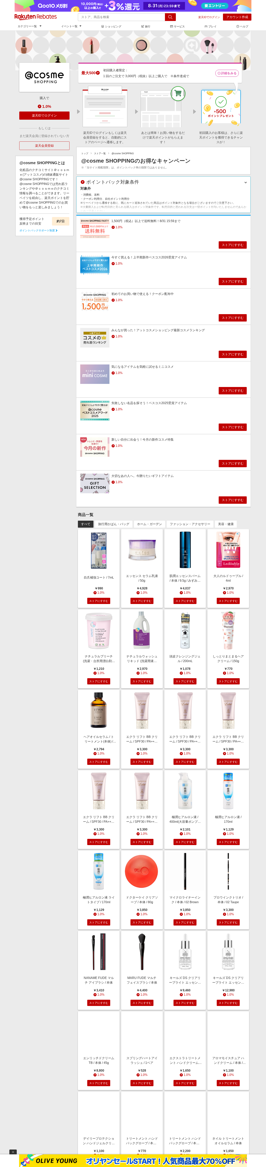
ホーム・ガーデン (149, 524)
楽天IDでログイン (209, 17)
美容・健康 (226, 524)
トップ (84, 153)
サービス (179, 26)
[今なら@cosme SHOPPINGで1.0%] (133, 50)
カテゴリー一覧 (27, 26)
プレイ (212, 26)
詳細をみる (229, 73)
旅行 (147, 26)
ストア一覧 (100, 153)
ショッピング (113, 26)
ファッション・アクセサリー (190, 524)
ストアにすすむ (233, 245)
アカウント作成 (237, 17)
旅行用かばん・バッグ (113, 524)
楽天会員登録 (44, 145)
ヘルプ (244, 26)
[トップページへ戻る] (36, 17)
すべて (85, 524)
